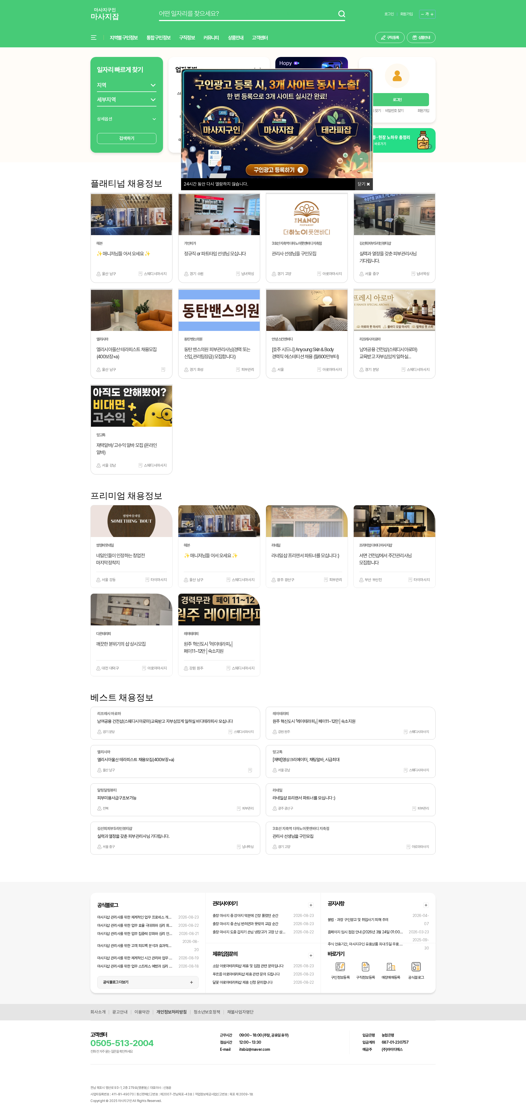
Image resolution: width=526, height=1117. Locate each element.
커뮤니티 (211, 38)
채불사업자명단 (240, 1012)
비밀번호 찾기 (394, 110)
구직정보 (187, 38)
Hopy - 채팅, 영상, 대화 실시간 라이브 (186, 1101)
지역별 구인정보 (124, 38)
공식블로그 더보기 (115, 982)
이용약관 (142, 1012)
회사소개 (97, 1012)
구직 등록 (393, 37)
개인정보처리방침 (171, 1012)
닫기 (362, 184)
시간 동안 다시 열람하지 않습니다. (216, 184)
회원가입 (406, 14)
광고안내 (119, 1012)
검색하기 (127, 138)
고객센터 (260, 38)
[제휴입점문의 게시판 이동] (311, 955)
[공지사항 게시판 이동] (426, 905)
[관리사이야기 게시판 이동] (311, 905)
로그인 (389, 14)
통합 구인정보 (158, 38)
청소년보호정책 (207, 1012)
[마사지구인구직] (104, 14)
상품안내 (236, 38)
